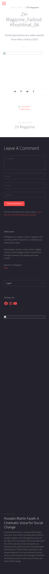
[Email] (15, 91)
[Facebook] (33, 91)
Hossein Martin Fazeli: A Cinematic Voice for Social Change (23, 522)
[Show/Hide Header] (4, 3)
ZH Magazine (32, 7)
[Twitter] (27, 91)
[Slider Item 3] (11, 513)
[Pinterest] (21, 91)
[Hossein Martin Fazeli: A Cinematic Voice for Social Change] (24, 412)
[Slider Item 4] (13, 513)
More (6, 267)
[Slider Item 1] (7, 513)
